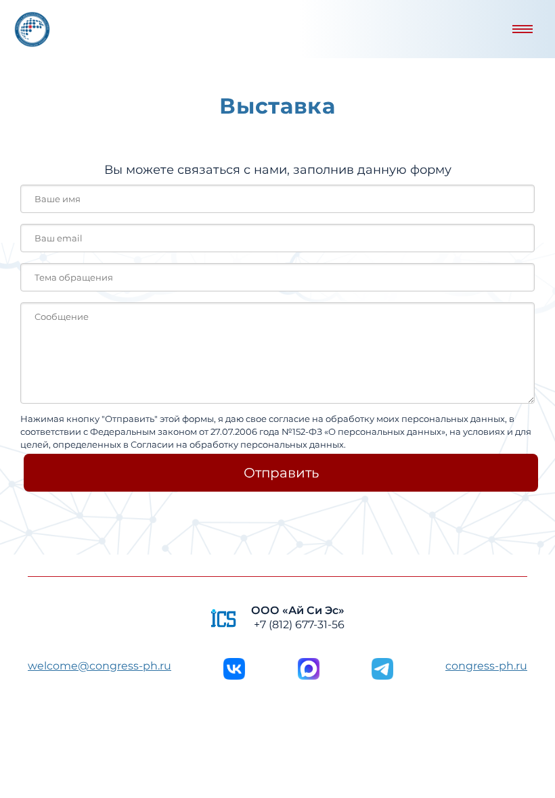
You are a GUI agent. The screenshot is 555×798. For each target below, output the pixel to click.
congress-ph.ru (486, 665)
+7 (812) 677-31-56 (299, 624)
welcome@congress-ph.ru (99, 665)
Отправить (281, 473)
